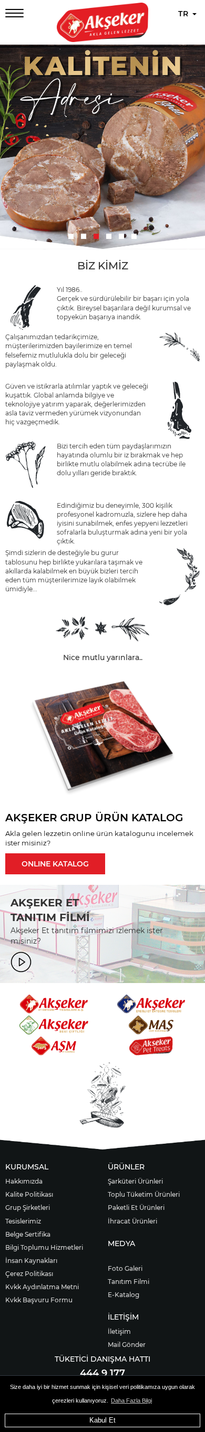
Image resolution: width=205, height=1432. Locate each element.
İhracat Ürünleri (132, 1221)
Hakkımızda (24, 1181)
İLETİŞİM (123, 1317)
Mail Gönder (127, 1345)
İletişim (119, 1331)
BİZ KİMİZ (102, 265)
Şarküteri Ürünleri (135, 1181)
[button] (71, 236)
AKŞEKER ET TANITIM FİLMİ (50, 910)
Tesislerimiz (23, 1221)
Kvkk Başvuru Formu (39, 1300)
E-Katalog (123, 1295)
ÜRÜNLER (126, 1167)
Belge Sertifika (27, 1234)
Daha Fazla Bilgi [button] (131, 1400)
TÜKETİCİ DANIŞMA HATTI (102, 1359)
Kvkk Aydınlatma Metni (42, 1287)
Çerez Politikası (29, 1274)
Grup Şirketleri (27, 1207)
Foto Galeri (125, 1268)
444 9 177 (102, 1373)
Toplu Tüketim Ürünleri (144, 1194)
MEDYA (121, 1243)
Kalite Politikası (29, 1194)
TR (184, 13)
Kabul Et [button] (102, 1420)
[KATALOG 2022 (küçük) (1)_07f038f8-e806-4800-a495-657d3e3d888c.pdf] (102, 739)
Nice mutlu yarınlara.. (102, 657)
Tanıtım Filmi (128, 1281)
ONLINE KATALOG (55, 864)
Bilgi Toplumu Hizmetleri (44, 1247)
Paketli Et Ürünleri (136, 1207)
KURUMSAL (26, 1167)
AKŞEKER (31, 817)
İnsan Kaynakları (31, 1260)
